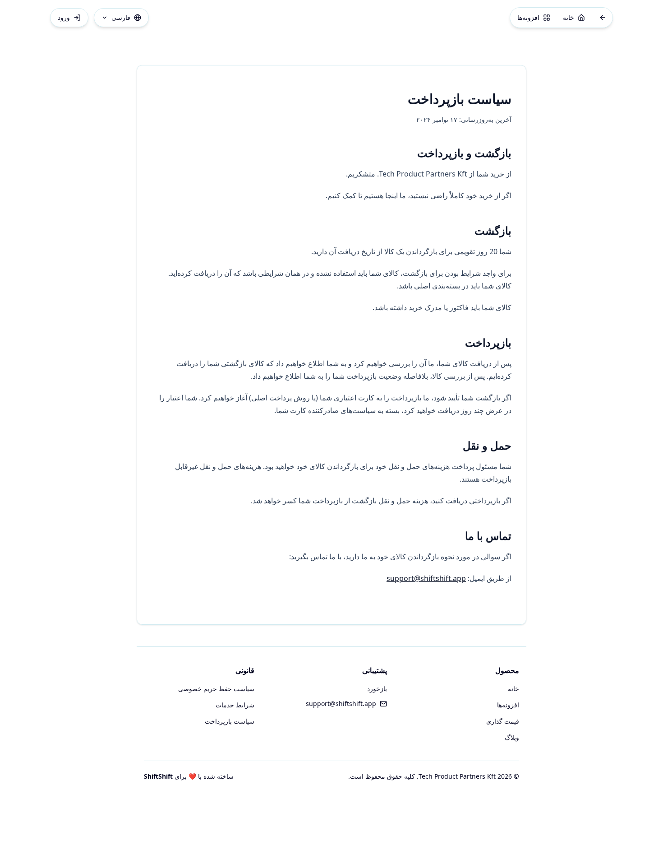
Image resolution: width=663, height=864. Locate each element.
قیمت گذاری (502, 721)
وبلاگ (512, 737)
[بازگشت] (602, 17)
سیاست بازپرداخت (229, 721)
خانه (513, 688)
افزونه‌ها (508, 705)
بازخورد (377, 688)
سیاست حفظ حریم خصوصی (216, 688)
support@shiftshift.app (426, 578)
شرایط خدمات (235, 705)
